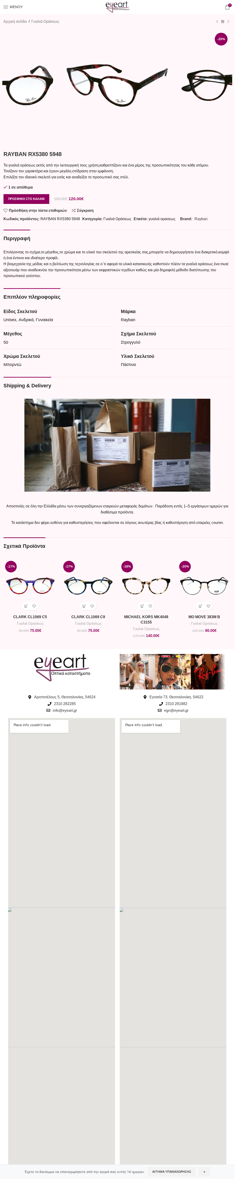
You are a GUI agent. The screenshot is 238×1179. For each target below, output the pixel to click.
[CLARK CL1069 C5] (30, 586)
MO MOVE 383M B (204, 617)
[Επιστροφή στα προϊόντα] (222, 22)
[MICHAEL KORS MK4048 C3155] (146, 586)
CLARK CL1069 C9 (88, 617)
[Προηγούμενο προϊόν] (217, 22)
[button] (26, 606)
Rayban (201, 219)
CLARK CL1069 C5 (30, 617)
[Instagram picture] (137, 671)
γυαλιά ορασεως (162, 219)
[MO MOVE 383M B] (204, 586)
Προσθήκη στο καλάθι (26, 199)
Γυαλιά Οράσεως (45, 21)
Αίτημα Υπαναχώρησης (171, 1171)
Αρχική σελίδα (15, 21)
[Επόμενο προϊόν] (228, 22)
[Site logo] (117, 7)
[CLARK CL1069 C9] (88, 586)
